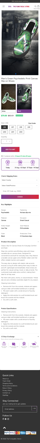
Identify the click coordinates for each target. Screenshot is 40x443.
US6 (4, 127)
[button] (15, 73)
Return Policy (7, 388)
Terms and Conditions (10, 386)
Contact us (6, 393)
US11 (12, 132)
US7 (12, 127)
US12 (20, 132)
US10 (4, 132)
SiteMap (5, 395)
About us (6, 379)
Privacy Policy (7, 390)
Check (20, 197)
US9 (29, 127)
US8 (20, 127)
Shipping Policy (8, 383)
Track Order (37, 8)
